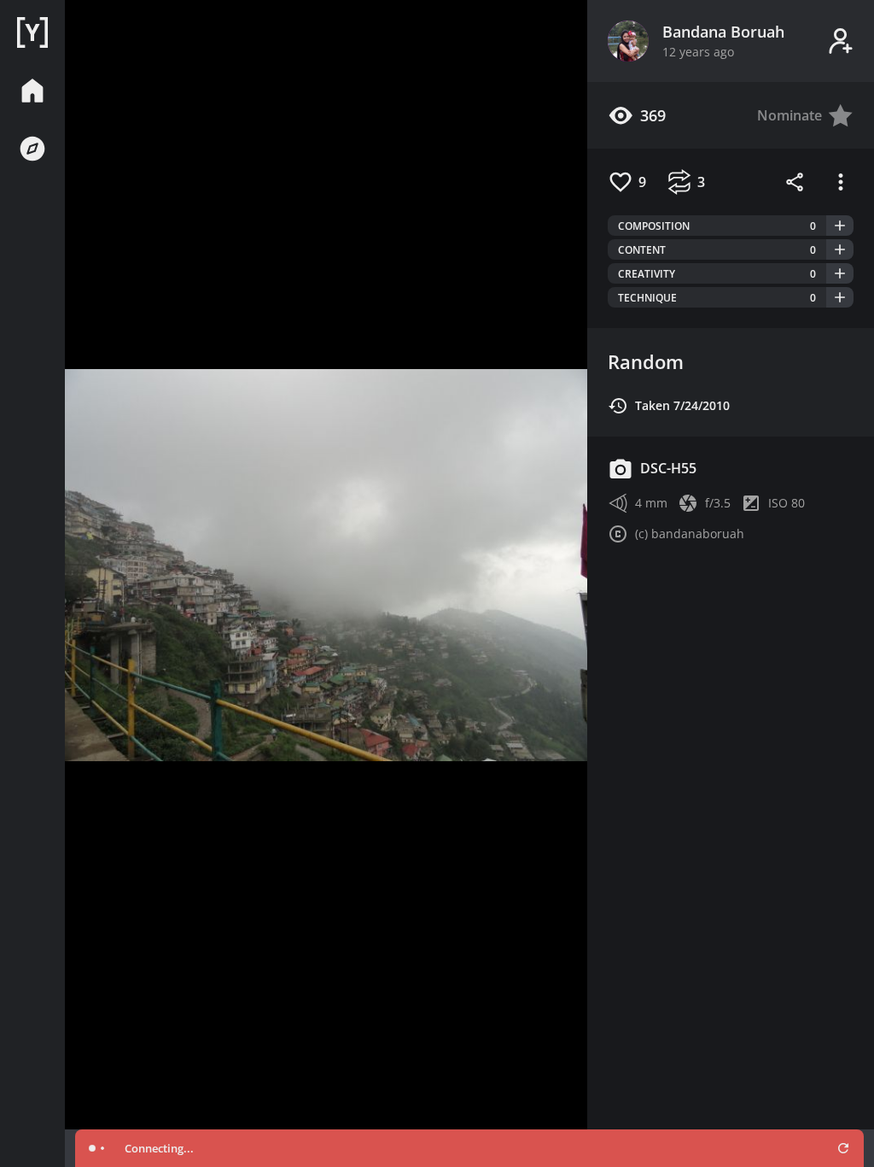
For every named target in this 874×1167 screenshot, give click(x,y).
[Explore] (32, 148)
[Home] (32, 32)
